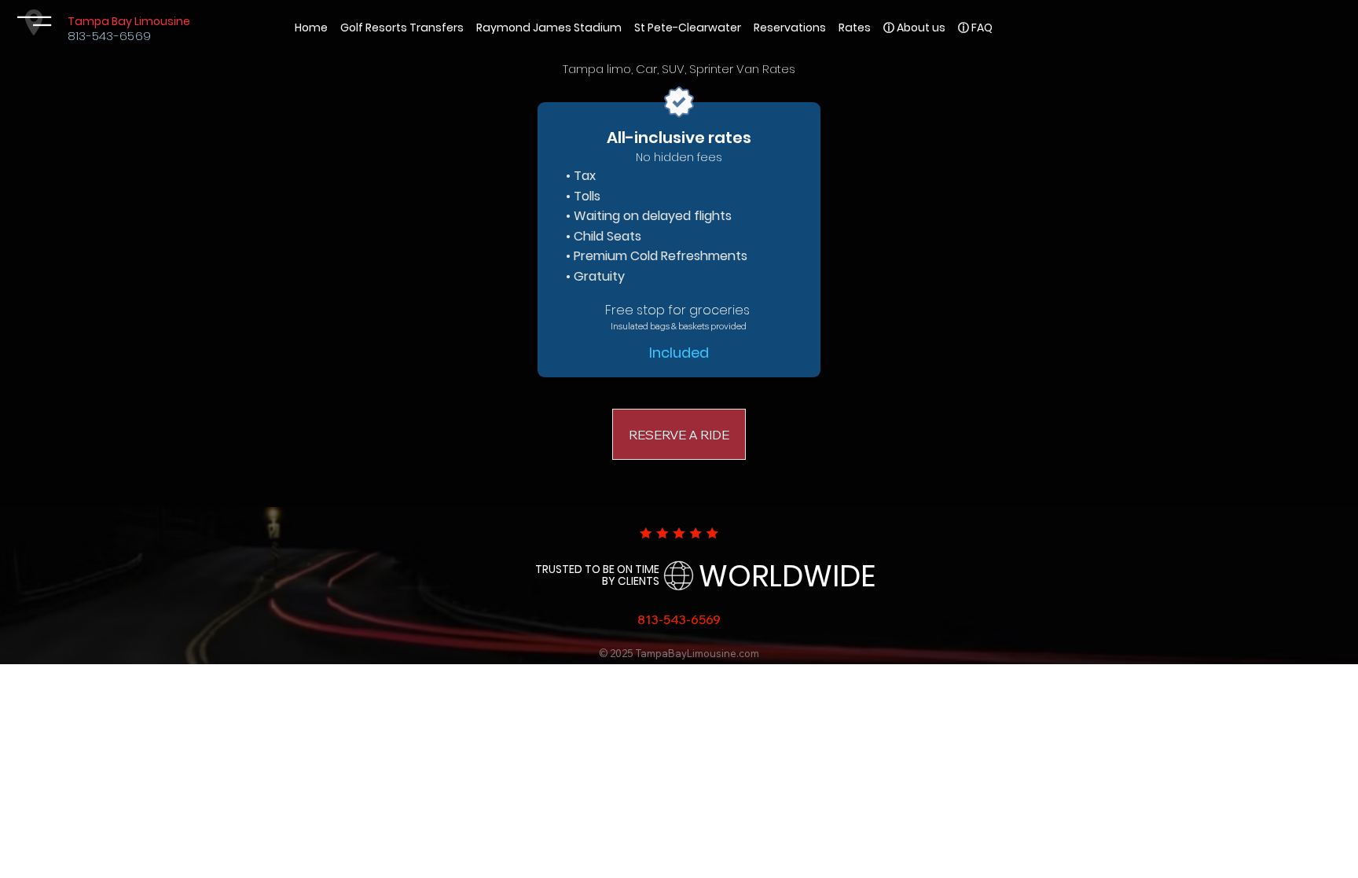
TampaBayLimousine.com (697, 653)
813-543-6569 (110, 36)
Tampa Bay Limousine (129, 21)
